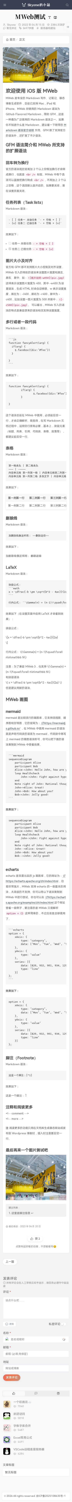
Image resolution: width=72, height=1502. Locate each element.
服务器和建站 (48, 28)
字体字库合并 (22, 1426)
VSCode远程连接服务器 (28, 1449)
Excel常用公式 (22, 1437)
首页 (12, 39)
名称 (7, 1333)
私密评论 (54, 1324)
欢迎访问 (19, 1414)
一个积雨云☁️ (22, 1402)
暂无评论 (12, 28)
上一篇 (10, 1261)
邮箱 (7, 1347)
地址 (6, 1362)
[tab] (13, 1393)
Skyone (11, 24)
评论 (7, 1292)
